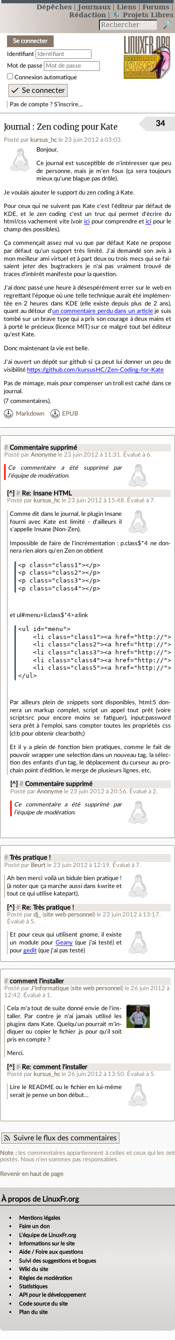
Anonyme (43, 455)
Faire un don (34, 1226)
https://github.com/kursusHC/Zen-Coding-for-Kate (95, 370)
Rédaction (87, 15)
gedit (30, 950)
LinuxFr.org (147, 51)
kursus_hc (43, 140)
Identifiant (20, 54)
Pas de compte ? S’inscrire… (46, 104)
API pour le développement (52, 1295)
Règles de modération (45, 1278)
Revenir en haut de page (31, 1174)
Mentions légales (39, 1218)
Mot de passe (24, 66)
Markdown (30, 414)
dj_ (37, 914)
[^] (10, 493)
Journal (17, 127)
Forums (155, 7)
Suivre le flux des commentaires (65, 1138)
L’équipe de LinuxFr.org (47, 1235)
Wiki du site (33, 1269)
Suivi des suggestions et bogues (57, 1261)
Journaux (94, 7)
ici (87, 221)
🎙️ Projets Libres (143, 15)
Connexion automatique (45, 77)
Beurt (38, 865)
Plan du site (33, 1312)
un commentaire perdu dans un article (102, 311)
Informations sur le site (47, 1243)
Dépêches (54, 7)
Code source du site (43, 1303)
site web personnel (69, 914)
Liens (126, 7)
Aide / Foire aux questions (51, 1252)
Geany (64, 942)
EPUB (70, 414)
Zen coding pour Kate (77, 127)
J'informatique (50, 988)
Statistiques (33, 1286)
